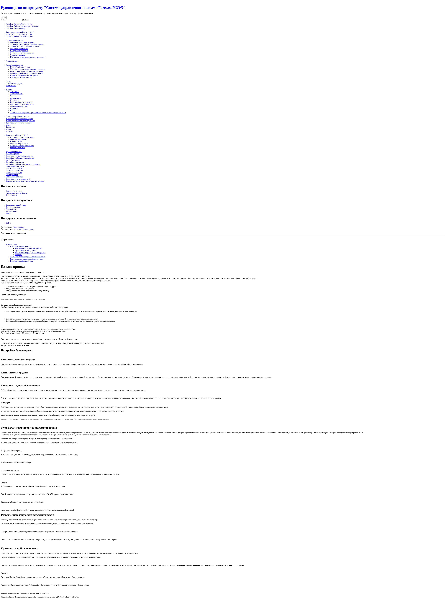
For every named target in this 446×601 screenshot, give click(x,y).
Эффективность (16, 94)
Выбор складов (16, 141)
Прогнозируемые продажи (25, 250)
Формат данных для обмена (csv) (19, 34)
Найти (25, 20)
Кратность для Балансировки (21, 261)
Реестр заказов (11, 61)
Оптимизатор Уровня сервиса (17, 117)
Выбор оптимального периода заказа (20, 121)
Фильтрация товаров (18, 139)
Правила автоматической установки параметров (25, 181)
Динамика (14, 100)
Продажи (9, 131)
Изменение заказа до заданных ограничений (28, 57)
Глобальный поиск (17, 148)
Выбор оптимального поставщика (19, 119)
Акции (8, 125)
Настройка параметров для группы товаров (23, 164)
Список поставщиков (14, 168)
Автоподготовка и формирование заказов (26, 44)
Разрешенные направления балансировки (26, 71)
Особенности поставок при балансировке (26, 73)
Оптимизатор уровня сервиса (22, 104)
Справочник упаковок (14, 170)
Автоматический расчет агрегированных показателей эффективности (38, 113)
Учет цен (18, 255)
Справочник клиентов (14, 177)
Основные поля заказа (19, 49)
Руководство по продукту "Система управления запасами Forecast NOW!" (63, 7)
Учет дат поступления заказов (22, 53)
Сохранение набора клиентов (22, 146)
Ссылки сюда (11, 209)
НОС (12, 111)
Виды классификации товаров (22, 137)
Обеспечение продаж (14, 84)
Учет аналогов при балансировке (28, 248)
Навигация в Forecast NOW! (17, 135)
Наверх (8, 213)
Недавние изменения (14, 191)
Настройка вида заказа (19, 51)
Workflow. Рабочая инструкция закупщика (22, 26)
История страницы (13, 207)
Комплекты (10, 127)
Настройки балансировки (20, 246)
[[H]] (1, 2)
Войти (8, 223)
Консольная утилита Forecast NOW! (20, 32)
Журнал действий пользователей (19, 123)
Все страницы (11, 195)
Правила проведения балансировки (24, 75)
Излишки (14, 108)
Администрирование (14, 152)
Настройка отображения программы (20, 158)
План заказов (11, 86)
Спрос (8, 81)
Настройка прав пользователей (18, 179)
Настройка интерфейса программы (19, 156)
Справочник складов (14, 173)
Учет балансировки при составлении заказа (27, 69)
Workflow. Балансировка (15, 28)
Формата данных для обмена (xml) (19, 36)
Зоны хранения (12, 175)
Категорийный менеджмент (21, 102)
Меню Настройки (13, 160)
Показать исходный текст (16, 205)
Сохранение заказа (17, 55)
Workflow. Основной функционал (19, 24)
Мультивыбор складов (19, 144)
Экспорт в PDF (12, 211)
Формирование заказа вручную (22, 42)
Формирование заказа (14, 40)
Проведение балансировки (20, 77)
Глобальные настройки (15, 166)
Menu (4, 17)
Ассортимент (15, 98)
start (19, 229)
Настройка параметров (15, 162)
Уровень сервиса (12, 154)
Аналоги (9, 129)
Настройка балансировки (20, 67)
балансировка (18, 227)
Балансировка (11, 244)
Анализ (8, 90)
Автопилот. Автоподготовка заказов (24, 47)
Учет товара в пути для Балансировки (30, 253)
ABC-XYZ (14, 92)
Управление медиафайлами (16, 193)
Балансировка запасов (14, 65)
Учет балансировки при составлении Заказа (27, 257)
